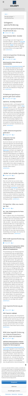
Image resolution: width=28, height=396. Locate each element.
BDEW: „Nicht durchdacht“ (12, 336)
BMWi (11, 45)
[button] (25, 365)
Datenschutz (8, 394)
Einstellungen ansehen (14, 390)
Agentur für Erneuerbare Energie (13, 66)
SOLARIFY (14, 6)
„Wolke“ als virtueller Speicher (13, 173)
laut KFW (22, 41)
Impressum (20, 394)
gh (13, 32)
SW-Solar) (6, 349)
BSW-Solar (6, 150)
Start (6, 14)
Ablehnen (14, 386)
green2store (14, 187)
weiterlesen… (9, 49)
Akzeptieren (14, 382)
